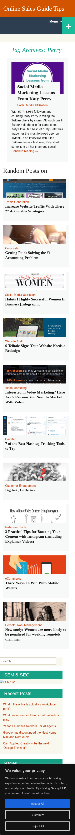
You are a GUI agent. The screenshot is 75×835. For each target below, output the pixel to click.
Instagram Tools (15, 527)
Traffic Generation (17, 202)
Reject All (37, 826)
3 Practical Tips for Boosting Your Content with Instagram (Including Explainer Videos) (33, 537)
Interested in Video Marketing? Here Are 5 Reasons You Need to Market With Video (35, 397)
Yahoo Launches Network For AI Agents (29, 726)
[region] (37, 799)
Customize (38, 815)
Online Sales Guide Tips (33, 8)
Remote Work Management (23, 625)
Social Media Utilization (20, 295)
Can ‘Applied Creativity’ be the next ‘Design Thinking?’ (26, 745)
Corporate (12, 248)
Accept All (37, 803)
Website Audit (14, 341)
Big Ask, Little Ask (20, 490)
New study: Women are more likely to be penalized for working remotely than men (35, 634)
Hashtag (10, 439)
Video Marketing (16, 388)
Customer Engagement (20, 485)
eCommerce (13, 578)
